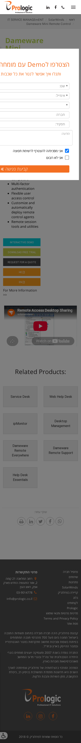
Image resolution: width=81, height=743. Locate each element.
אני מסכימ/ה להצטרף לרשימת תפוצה (38, 151)
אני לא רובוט (54, 157)
